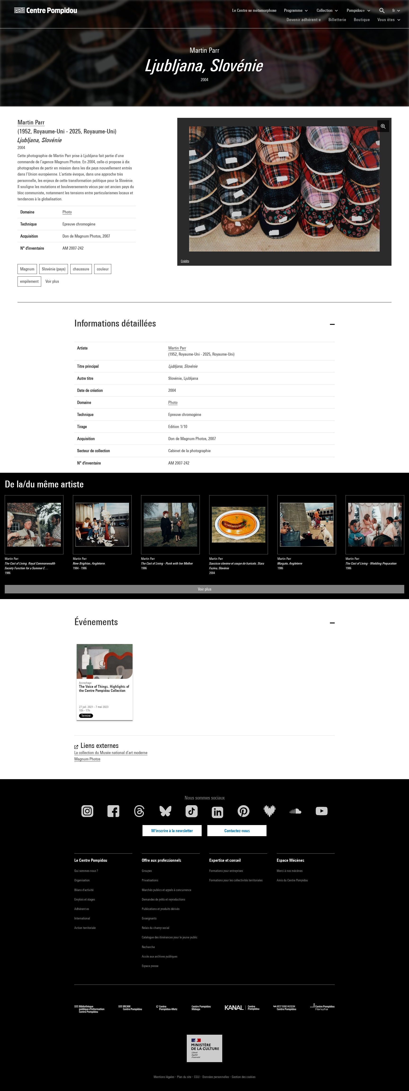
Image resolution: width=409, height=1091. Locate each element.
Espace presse (150, 966)
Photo (67, 211)
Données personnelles (216, 1077)
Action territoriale (85, 928)
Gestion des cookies (243, 1077)
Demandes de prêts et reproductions (163, 899)
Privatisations (150, 880)
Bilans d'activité (83, 890)
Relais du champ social (155, 928)
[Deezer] (270, 812)
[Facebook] (113, 812)
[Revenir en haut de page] (397, 1079)
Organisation (82, 880)
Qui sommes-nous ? (86, 871)
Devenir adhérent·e (306, 19)
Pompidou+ (356, 10)
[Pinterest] (244, 812)
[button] (204, 324)
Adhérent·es (81, 909)
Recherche (148, 947)
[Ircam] (133, 1011)
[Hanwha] (322, 1011)
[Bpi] (92, 1011)
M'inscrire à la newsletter (172, 830)
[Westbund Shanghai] (288, 1011)
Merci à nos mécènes (289, 871)
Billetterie (337, 19)
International (82, 918)
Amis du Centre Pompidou (292, 880)
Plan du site (184, 1077)
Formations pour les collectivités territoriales (235, 880)
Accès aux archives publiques (159, 956)
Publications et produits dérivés (160, 909)
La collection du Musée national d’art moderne (110, 752)
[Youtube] (322, 812)
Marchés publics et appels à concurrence (166, 890)
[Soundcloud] (296, 812)
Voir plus (204, 589)
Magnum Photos (87, 758)
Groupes (147, 871)
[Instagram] (87, 812)
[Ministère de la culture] (204, 1048)
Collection (325, 10)
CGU (197, 1077)
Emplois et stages (84, 899)
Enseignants (149, 918)
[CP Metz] (170, 1011)
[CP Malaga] (205, 1011)
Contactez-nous (237, 830)
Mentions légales (164, 1077)
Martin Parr (31, 122)
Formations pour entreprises (226, 871)
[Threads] (139, 812)
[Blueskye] (165, 812)
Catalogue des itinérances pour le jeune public (169, 937)
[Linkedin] (217, 812)
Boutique (364, 19)
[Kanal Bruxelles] (245, 1011)
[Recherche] (382, 10)
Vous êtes (387, 19)
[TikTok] (191, 812)
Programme (293, 10)
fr (394, 10)
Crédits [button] (185, 261)
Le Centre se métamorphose (256, 10)
